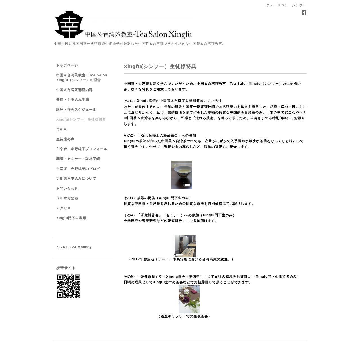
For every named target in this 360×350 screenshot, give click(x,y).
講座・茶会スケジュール (76, 110)
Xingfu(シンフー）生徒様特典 (81, 119)
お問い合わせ (67, 188)
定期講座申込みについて (76, 178)
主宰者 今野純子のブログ (78, 169)
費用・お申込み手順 (72, 100)
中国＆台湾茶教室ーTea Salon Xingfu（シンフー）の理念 (81, 77)
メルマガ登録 (67, 198)
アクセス (63, 208)
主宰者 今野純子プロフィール (81, 149)
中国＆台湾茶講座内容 (74, 90)
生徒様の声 (65, 139)
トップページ (67, 65)
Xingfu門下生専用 (71, 218)
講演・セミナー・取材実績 (78, 159)
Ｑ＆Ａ (61, 129)
